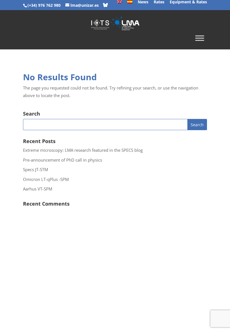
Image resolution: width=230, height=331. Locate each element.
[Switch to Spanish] (129, 3)
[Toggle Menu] (199, 38)
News (143, 2)
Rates (159, 2)
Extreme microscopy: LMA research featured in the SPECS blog (83, 150)
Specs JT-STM (35, 169)
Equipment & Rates (188, 2)
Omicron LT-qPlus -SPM (46, 179)
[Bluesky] (105, 5)
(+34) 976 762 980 (44, 5)
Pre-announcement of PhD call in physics (62, 160)
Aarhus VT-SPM (37, 189)
